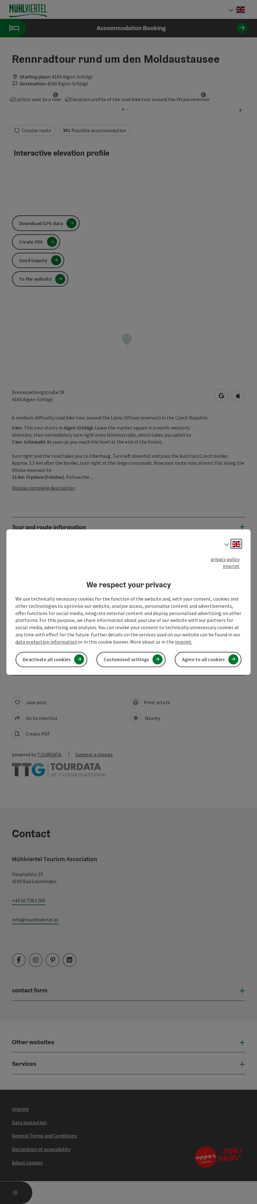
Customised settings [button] (126, 659)
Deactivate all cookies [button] (47, 659)
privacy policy (225, 559)
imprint (231, 566)
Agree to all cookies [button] (203, 659)
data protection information (46, 642)
